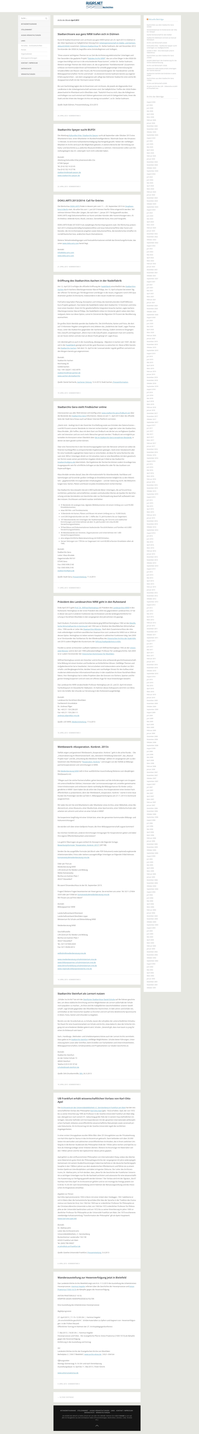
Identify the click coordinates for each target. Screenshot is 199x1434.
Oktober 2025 (151, 132)
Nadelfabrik (106, 286)
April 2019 (150, 365)
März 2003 (150, 943)
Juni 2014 (150, 539)
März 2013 (150, 584)
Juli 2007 (150, 787)
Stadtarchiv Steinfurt (79, 1039)
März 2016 (150, 476)
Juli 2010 (150, 679)
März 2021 (150, 297)
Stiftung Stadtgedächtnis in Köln (108, 641)
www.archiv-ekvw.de (92, 1354)
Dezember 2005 (152, 844)
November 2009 (152, 703)
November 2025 (152, 129)
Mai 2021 (150, 291)
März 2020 (150, 332)
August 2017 (151, 425)
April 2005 (150, 868)
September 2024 (152, 171)
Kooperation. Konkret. (91, 762)
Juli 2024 (150, 177)
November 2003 (152, 919)
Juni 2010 (150, 682)
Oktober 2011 (151, 635)
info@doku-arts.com (66, 252)
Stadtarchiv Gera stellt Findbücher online (82, 407)
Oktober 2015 (151, 491)
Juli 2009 (150, 715)
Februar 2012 (151, 623)
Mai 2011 (150, 650)
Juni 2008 (150, 754)
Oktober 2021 (151, 276)
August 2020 (151, 317)
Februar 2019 (151, 371)
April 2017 (150, 437)
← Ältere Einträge (66, 1397)
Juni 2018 (150, 395)
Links (23, 41)
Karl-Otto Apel (96, 1110)
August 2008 (151, 748)
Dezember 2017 (152, 413)
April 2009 (150, 724)
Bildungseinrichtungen (29, 58)
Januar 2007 (151, 805)
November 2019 (152, 344)
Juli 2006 (150, 823)
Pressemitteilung (79, 577)
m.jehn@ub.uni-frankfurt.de (69, 1246)
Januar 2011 (151, 662)
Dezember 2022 (152, 234)
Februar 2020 (151, 335)
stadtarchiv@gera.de (66, 462)
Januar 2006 (151, 841)
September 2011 (152, 638)
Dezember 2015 (152, 485)
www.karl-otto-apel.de (67, 1218)
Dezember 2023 (152, 198)
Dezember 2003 (152, 916)
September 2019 (152, 350)
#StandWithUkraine (29, 24)
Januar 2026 (151, 123)
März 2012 (150, 620)
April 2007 (150, 796)
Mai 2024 (150, 183)
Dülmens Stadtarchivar (89, 46)
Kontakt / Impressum (29, 63)
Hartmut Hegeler (78, 1286)
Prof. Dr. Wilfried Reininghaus (87, 607)
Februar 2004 (151, 910)
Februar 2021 (151, 300)
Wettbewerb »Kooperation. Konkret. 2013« (83, 746)
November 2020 (152, 309)
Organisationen (26, 54)
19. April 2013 (63, 393)
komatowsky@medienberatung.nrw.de (73, 857)
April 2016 (150, 473)
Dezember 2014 (152, 521)
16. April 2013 (63, 733)
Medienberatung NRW (70, 771)
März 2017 (150, 440)
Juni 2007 (150, 790)
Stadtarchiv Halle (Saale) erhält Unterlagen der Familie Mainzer (161, 69)
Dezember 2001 (152, 982)
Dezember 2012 (152, 593)
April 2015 (150, 509)
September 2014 (152, 530)
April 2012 (150, 617)
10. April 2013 (63, 1084)
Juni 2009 (150, 718)
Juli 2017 (150, 428)
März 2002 (150, 976)
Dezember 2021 (152, 270)
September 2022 (152, 243)
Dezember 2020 (152, 306)
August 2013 (151, 569)
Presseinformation (120, 382)
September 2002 (152, 961)
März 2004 (150, 907)
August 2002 (151, 964)
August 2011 (151, 641)
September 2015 (152, 494)
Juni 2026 (150, 108)
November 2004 (152, 883)
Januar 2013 (151, 590)
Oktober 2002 (151, 958)
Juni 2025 (150, 144)
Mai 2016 (150, 470)
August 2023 (151, 210)
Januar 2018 (151, 410)
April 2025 (150, 150)
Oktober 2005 (151, 850)
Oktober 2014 (151, 527)
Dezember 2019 (152, 341)
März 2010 (150, 692)
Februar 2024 (151, 192)
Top (97, 1426)
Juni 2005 (150, 862)
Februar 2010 (151, 695)
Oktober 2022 (151, 240)
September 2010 (152, 673)
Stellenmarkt (26, 30)
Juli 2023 (150, 213)
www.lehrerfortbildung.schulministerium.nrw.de (77, 965)
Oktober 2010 (151, 671)
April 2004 (150, 904)
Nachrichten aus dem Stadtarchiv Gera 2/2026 (160, 57)
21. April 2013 (63, 267)
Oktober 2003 (151, 922)
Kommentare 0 (74, 116)
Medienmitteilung (79, 722)
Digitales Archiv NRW (96, 58)
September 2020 (152, 315)
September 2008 (152, 745)
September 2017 (152, 422)
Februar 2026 (151, 120)
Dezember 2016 (152, 449)
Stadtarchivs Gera (79, 416)
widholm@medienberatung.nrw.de (72, 953)
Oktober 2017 (151, 419)
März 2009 (150, 727)
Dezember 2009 (152, 700)
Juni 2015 (150, 503)
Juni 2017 (150, 431)
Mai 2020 (150, 326)
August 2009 (151, 712)
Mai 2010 (150, 686)
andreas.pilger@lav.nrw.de (68, 715)
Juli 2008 (150, 751)
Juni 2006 (150, 826)
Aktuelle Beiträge (156, 19)
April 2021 (150, 294)
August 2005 (151, 856)
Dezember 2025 (152, 126)
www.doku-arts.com (70, 243)
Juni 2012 (150, 611)
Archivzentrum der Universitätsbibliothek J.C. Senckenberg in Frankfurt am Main (93, 1107)
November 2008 (152, 739)
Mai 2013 (150, 578)
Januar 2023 (151, 231)
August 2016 (151, 461)
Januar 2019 (151, 374)
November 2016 (152, 452)
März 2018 (150, 404)
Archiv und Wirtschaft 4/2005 (157, 83)
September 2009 (152, 709)
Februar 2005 (151, 874)
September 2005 (152, 853)
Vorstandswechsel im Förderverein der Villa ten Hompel (162, 31)
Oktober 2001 (151, 988)
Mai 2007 (150, 793)
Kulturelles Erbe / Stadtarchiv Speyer (83, 135)
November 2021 (152, 273)
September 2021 (152, 279)
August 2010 (151, 676)
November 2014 (152, 524)
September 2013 (152, 566)
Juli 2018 (150, 392)
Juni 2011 (150, 647)
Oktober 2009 (151, 706)
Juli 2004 (150, 895)
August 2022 (151, 246)
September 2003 (152, 925)
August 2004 (151, 892)
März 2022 (150, 261)
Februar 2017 (151, 443)
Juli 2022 (150, 249)
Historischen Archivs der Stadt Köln (121, 638)
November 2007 (152, 775)
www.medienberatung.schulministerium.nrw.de (77, 959)
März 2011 (150, 656)
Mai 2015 (150, 506)
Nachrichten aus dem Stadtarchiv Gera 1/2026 (160, 79)
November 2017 (152, 416)
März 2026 (150, 117)
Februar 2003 (151, 946)
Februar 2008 (151, 766)
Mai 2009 (150, 721)
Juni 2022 (150, 252)
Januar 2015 (151, 518)
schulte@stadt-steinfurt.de (68, 1067)
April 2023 (150, 222)
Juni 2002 (150, 967)
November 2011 (152, 632)
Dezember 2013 (152, 557)
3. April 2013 (62, 1384)
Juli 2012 (150, 608)
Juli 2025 (150, 141)
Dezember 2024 (152, 162)
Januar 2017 (151, 446)
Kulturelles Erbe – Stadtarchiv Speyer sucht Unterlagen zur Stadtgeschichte (162, 47)
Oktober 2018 (151, 383)
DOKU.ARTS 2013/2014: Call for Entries (81, 200)
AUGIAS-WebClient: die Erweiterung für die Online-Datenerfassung (162, 61)
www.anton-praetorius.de (68, 1373)
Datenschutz (26, 68)
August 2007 (151, 784)
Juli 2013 (150, 572)
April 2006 (150, 832)
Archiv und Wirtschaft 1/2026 (157, 65)
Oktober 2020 (151, 312)
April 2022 (150, 258)
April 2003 (150, 940)
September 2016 (152, 458)
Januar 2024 (151, 195)
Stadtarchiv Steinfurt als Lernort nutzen (81, 993)
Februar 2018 (151, 407)
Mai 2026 (150, 111)
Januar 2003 (151, 949)
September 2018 (152, 386)
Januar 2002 (151, 979)
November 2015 (152, 488)
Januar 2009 (151, 733)
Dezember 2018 (152, 377)
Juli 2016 (150, 464)
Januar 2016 (151, 482)
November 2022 (152, 237)
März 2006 (150, 835)
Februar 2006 (151, 838)
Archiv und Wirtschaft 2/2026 (157, 43)
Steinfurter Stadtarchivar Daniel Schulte (99, 999)
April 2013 (150, 581)
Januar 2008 (151, 769)
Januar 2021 (151, 303)
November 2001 (152, 985)
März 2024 (150, 189)
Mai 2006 (150, 829)
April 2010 (150, 689)
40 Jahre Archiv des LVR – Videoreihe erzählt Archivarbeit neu (162, 87)
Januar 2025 (151, 159)
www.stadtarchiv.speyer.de (69, 175)
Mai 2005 (150, 865)
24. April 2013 (63, 116)
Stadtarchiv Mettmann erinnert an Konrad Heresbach (161, 39)
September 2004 (152, 889)
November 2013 (152, 560)
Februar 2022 (151, 264)
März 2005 (150, 871)
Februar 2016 (151, 479)
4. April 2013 (62, 1263)
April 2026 (150, 114)
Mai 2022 (150, 255)
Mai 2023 (150, 219)
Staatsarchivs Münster (92, 629)
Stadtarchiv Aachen (68, 348)
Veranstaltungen (28, 74)
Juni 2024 (150, 180)
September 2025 (152, 135)
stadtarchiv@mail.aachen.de (69, 373)
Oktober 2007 (151, 778)
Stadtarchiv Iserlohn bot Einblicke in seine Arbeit (161, 74)
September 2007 (152, 781)
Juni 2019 (150, 359)
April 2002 (150, 973)
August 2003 (151, 928)
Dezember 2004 (152, 880)
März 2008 (150, 763)
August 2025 (151, 138)
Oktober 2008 (151, 742)
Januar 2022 (151, 267)
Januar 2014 (151, 554)
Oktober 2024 (151, 168)
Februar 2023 (151, 228)
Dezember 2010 (152, 665)
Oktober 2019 (151, 347)
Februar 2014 (151, 551)
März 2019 (150, 368)
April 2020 (150, 329)
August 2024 (151, 174)
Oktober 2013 (151, 563)
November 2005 (152, 847)
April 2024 (150, 186)
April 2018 (150, 401)
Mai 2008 (150, 757)
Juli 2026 (150, 105)
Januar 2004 (151, 913)
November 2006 (152, 811)
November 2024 (152, 165)
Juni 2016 (150, 467)
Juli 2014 (150, 536)
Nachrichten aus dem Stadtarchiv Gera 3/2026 (160, 26)
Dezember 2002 (152, 952)
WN (81, 1073)
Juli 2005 (150, 859)
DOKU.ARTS (75, 206)
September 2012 (152, 602)
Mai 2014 (150, 542)
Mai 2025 (150, 147)
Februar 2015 (151, 515)
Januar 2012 (151, 626)
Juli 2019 (150, 356)
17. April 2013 (63, 588)
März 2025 (150, 153)
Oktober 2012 (151, 599)
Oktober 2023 (151, 204)
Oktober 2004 (151, 886)
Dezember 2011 (152, 629)
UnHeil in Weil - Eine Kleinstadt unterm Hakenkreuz (160, 52)
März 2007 (150, 799)
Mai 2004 (150, 901)
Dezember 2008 (152, 736)
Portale (23, 50)
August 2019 (151, 353)
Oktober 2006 (151, 814)
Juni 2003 (150, 934)
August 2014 (151, 533)
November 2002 (152, 955)
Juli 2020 (150, 320)
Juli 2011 (150, 644)
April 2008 (150, 760)
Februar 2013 (151, 587)
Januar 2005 (151, 877)
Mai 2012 (150, 614)
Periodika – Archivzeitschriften (31, 46)
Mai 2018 (150, 398)
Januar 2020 (151, 338)
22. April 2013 (63, 186)
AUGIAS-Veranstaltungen (31, 35)
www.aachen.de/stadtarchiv (69, 376)
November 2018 (152, 380)
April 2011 (150, 653)
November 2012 (152, 596)
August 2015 (151, 497)
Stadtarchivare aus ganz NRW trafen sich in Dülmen (88, 34)
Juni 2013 (150, 575)
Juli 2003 (150, 931)
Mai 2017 (150, 434)
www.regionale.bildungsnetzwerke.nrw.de (75, 968)
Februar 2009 (151, 730)
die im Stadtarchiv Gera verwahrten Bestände (113, 437)
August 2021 (151, 282)
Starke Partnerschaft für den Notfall (159, 35)
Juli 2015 (150, 500)
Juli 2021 (150, 285)
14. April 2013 (63, 980)
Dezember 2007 (152, 772)
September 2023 (152, 207)
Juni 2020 (150, 323)
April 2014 (150, 545)
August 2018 (151, 389)
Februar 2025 (151, 156)
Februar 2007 (151, 802)
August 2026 (151, 102)
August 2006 (151, 820)
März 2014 (150, 548)
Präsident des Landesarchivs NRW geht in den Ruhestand (92, 601)
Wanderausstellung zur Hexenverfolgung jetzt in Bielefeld (92, 1277)
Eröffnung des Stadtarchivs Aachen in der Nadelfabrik (90, 280)
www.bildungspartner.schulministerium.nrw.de (77, 962)
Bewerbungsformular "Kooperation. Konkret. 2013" (78, 845)
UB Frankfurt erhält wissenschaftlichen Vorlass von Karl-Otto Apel (94, 1100)
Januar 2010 (151, 698)
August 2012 (151, 605)
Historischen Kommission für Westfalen (98, 654)
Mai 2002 (150, 970)
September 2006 (152, 817)
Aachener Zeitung (84, 382)
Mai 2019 (150, 362)
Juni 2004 (150, 898)
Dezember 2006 (152, 808)
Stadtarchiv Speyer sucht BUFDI (76, 129)
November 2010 (152, 668)
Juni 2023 (150, 216)
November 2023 (152, 201)
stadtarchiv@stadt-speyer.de (69, 172)
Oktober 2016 (151, 455)
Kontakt (121, 1416)
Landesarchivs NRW (121, 607)
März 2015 (150, 512)
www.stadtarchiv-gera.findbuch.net (116, 413)
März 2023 (150, 225)
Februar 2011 (151, 659)
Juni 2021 (150, 288)
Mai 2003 (150, 937)
